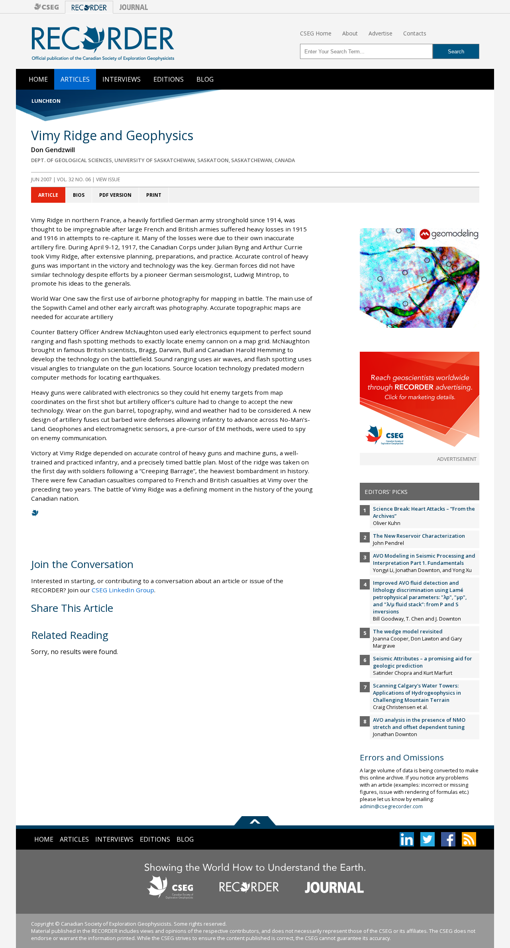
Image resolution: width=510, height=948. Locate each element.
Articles (75, 79)
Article (48, 195)
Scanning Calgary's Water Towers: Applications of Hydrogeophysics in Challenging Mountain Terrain (417, 692)
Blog (205, 79)
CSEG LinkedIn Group (123, 590)
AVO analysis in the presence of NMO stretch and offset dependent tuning (419, 723)
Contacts (414, 33)
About (350, 33)
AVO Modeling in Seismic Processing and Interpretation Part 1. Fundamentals (424, 559)
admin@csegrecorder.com (391, 806)
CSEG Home (316, 33)
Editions (168, 79)
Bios (78, 195)
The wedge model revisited (408, 631)
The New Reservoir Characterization (419, 535)
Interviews (121, 79)
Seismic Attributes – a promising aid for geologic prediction (422, 662)
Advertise (380, 33)
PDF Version (115, 195)
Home (38, 79)
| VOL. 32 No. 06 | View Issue (75, 179)
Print (153, 195)
